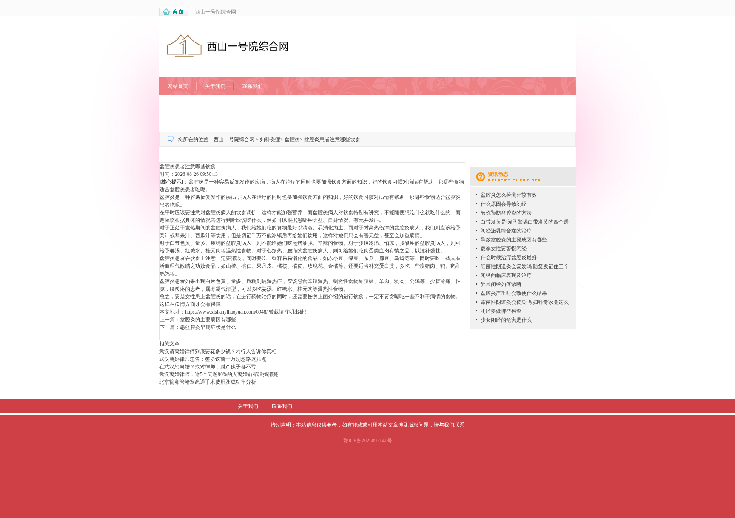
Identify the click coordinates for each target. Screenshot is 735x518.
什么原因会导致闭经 (504, 204)
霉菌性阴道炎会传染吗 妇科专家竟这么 (525, 302)
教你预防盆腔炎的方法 (506, 213)
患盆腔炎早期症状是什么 (208, 327)
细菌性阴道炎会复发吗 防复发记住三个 (525, 266)
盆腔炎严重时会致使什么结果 (514, 293)
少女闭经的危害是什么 (506, 320)
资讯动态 (498, 174)
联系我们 (252, 86)
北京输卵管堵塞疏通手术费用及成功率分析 (207, 382)
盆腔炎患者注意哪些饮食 (332, 139)
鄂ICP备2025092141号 (367, 441)
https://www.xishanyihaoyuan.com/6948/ (226, 312)
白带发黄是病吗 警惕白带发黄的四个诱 (525, 222)
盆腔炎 (292, 139)
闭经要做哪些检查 (501, 311)
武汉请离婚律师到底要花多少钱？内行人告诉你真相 (217, 351)
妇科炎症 (270, 139)
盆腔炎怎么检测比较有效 (509, 195)
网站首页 (178, 86)
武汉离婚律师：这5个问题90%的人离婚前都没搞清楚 (218, 374)
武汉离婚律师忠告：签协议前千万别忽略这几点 (212, 359)
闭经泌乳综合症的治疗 (506, 231)
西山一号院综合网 (215, 12)
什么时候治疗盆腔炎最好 (509, 257)
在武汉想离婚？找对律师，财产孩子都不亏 (207, 367)
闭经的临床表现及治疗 (506, 275)
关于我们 (215, 86)
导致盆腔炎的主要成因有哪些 (514, 240)
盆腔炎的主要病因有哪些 (208, 320)
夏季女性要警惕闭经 (504, 249)
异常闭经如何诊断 (501, 284)
